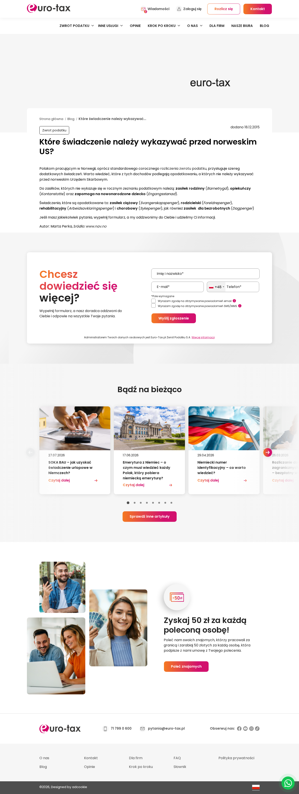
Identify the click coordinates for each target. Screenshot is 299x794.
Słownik (180, 766)
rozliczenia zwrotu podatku (183, 168)
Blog (264, 25)
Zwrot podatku (74, 25)
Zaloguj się (192, 8)
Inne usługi (108, 25)
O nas (192, 25)
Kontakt (91, 757)
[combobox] (216, 287)
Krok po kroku (162, 25)
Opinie (135, 25)
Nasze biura (242, 25)
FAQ (177, 757)
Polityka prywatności (236, 757)
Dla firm (216, 25)
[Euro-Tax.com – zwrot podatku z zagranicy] (48, 11)
